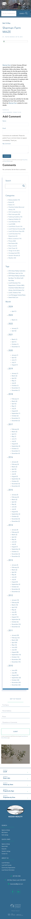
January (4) (15, 530)
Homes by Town (8, 784)
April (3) (14, 403)
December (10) (16, 662)
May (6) (14, 610)
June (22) (14, 647)
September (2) (16, 514)
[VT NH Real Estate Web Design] (15, 906)
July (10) (14, 614)
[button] (23, 13)
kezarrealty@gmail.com (16, 884)
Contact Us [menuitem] (4, 853)
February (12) (16, 637)
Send (15, 732)
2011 (10, 631)
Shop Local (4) (12, 246)
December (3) (16, 420)
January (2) (15, 462)
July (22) (14, 650)
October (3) (15, 481)
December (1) (16, 346)
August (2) (15, 411)
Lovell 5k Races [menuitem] (6, 862)
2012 (10, 596)
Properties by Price (9, 797)
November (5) (16, 483)
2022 (10, 324)
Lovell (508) (11, 224)
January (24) (15, 635)
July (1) (14, 362)
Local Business (7, 112)
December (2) (16, 486)
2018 (10, 394)
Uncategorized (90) (14, 253)
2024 (10, 307)
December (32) (16, 685)
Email (4, 128)
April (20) (14, 642)
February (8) (15, 602)
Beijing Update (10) (14, 200)
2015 (10, 490)
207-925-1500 (24, 4)
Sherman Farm (7, 65)
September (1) (16, 413)
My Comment (7, 143)
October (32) (15, 680)
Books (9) (11, 202)
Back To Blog (6, 23)
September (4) (16, 446)
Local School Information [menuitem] (8, 870)
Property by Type (8, 791)
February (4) (15, 429)
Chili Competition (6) (14, 212)
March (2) (14, 376)
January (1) (15, 328)
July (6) (14, 579)
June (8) (14, 612)
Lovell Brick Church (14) (15, 226)
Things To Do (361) (14, 250)
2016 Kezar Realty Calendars (16, 271)
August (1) (15, 365)
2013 (10, 560)
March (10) (15, 605)
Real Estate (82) (13, 243)
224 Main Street (16, 880)
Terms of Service (7, 161)
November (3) (16, 554)
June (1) (14, 360)
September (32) (16, 677)
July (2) (14, 383)
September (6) (16, 619)
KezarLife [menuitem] (4, 849)
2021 (10, 335)
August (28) (15, 652)
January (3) (15, 565)
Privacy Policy (24, 159)
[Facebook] (12, 891)
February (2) (15, 532)
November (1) (16, 388)
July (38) (14, 673)
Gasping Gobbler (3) (14, 219)
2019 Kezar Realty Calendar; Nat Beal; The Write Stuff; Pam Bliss (16, 278)
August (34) (15, 675)
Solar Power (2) (12, 248)
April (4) (14, 469)
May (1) (14, 380)
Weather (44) (12, 258)
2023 (10, 315)
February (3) (15, 464)
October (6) (15, 622)
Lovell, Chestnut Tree (14, 292)
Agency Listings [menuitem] (6, 830)
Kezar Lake (6, 778)
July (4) (14, 474)
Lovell (5, 771)
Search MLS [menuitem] (5, 846)
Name (4, 121)
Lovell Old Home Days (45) (16, 231)
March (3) (14, 431)
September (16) (16, 654)
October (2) (15, 416)
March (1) (14, 320)
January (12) (15, 600)
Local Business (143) (14, 221)
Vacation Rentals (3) (14, 255)
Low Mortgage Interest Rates (16, 295)
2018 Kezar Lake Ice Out (15, 273)
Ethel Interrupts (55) (14, 214)
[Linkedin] (18, 891)
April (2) (14, 331)
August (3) (15, 443)
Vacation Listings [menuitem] (6, 851)
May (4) (14, 504)
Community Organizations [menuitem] (8, 867)
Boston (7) (11, 204)
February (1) (15, 399)
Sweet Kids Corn (13, 297)
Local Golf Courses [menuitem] (6, 865)
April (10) (14, 607)
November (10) (16, 624)
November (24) (16, 682)
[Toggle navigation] (28, 4)
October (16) (15, 657)
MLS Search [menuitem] (5, 832)
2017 (10, 425)
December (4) (16, 453)
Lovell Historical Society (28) (16, 229)
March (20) (15, 640)
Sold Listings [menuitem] (5, 835)
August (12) (15, 617)
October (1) (15, 344)
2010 (10, 666)
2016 (10, 457)
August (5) (15, 511)
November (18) (16, 659)
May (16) (14, 645)
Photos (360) (12, 241)
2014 (10, 525)
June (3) (14, 471)
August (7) (15, 546)
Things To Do (17, 112)
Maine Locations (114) (14, 238)
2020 (10, 351)
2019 (10, 369)
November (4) (16, 589)
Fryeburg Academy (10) (15, 217)
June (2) (14, 507)
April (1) (14, 311)
